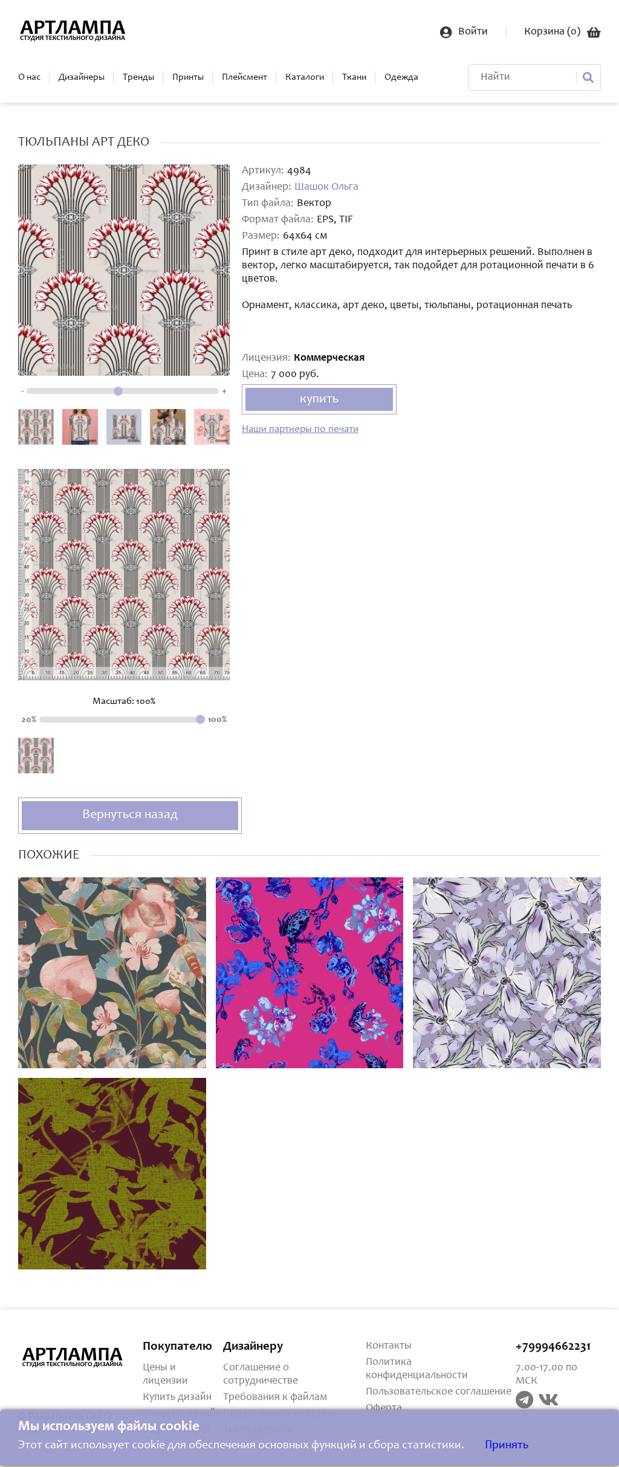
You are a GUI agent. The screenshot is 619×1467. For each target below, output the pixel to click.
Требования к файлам (275, 1397)
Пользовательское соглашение (438, 1392)
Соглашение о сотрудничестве (260, 1374)
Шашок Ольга (326, 187)
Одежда (401, 77)
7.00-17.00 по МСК (546, 1374)
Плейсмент (244, 77)
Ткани (354, 77)
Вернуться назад (130, 815)
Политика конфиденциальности (417, 1369)
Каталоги (304, 77)
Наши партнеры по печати (300, 430)
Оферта (384, 1408)
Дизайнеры (82, 77)
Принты (188, 77)
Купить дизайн (177, 1397)
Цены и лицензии (165, 1374)
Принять (506, 1446)
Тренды (138, 77)
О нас (29, 77)
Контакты (389, 1346)
